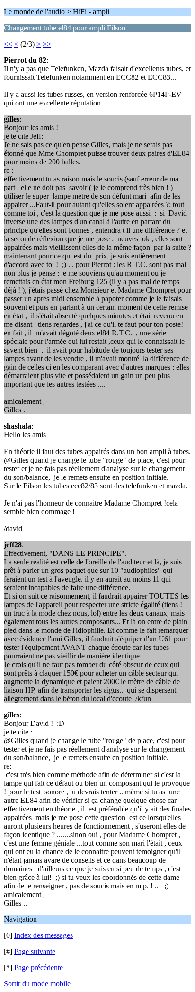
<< (8, 44)
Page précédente (38, 967)
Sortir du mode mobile (37, 984)
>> (47, 44)
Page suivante (34, 951)
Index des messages (43, 935)
